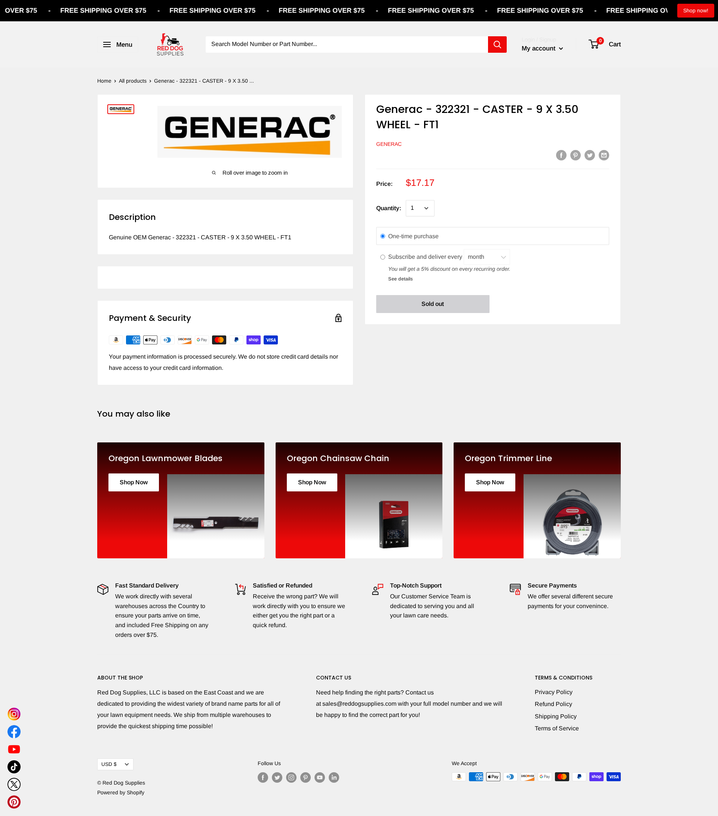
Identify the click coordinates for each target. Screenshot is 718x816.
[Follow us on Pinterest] (305, 777)
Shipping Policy (556, 716)
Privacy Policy (554, 692)
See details (400, 279)
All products (133, 81)
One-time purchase (413, 236)
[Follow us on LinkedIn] (334, 777)
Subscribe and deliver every (426, 257)
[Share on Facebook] (561, 154)
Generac (389, 144)
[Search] (497, 44)
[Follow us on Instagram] (291, 777)
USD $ (109, 764)
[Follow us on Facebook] (263, 777)
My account (539, 48)
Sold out (432, 304)
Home (104, 81)
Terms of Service (557, 728)
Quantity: (388, 208)
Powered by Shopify (120, 792)
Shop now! (695, 10)
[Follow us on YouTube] (319, 777)
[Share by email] (604, 154)
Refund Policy (553, 704)
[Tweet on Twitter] (589, 154)
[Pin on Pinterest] (575, 154)
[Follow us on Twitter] (277, 777)
